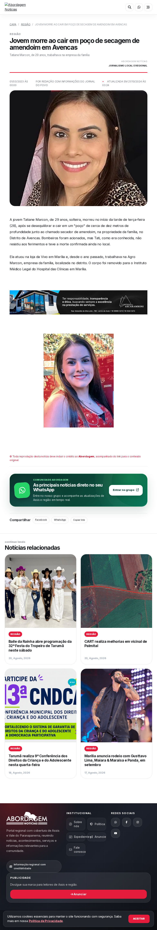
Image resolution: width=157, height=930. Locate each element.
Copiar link (79, 519)
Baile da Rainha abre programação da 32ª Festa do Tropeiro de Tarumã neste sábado (40, 645)
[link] (40, 609)
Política (100, 824)
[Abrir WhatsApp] (139, 7)
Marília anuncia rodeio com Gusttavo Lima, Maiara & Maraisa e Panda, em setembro (115, 760)
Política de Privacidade (46, 921)
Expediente (79, 836)
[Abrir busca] (129, 7)
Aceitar (139, 918)
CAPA (13, 24)
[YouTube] (115, 833)
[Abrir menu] (148, 7)
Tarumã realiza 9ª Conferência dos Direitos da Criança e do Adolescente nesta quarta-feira (40, 760)
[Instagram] (137, 822)
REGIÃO (25, 24)
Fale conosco (79, 849)
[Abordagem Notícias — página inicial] (20, 7)
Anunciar (79, 894)
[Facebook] (126, 822)
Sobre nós (78, 824)
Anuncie (100, 836)
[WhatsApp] (115, 822)
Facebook (41, 519)
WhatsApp (60, 519)
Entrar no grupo (123, 489)
